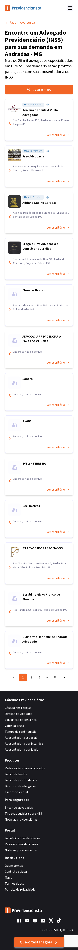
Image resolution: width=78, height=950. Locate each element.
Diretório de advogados (20, 786)
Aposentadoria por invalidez (24, 743)
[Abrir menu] (70, 8)
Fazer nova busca (22, 22)
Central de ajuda (16, 871)
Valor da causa (14, 726)
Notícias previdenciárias (21, 819)
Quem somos (14, 866)
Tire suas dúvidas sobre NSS (23, 813)
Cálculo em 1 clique (18, 708)
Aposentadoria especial (21, 737)
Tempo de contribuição (21, 732)
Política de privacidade (20, 889)
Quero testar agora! (37, 942)
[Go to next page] (63, 677)
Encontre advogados (19, 807)
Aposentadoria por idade (21, 749)
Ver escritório (56, 135)
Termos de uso (15, 883)
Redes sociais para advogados (25, 768)
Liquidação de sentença (21, 720)
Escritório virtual (16, 792)
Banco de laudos (16, 774)
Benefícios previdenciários (22, 838)
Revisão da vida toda (18, 714)
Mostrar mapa (41, 89)
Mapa (8, 877)
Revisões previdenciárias (21, 844)
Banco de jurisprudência (21, 780)
